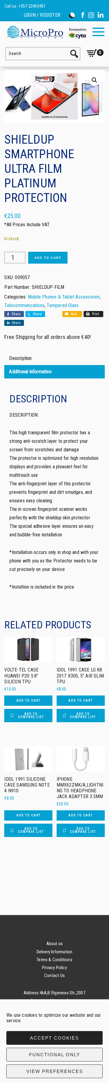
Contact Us (54, 975)
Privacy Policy (54, 967)
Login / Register (42, 15)
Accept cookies (54, 1037)
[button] (94, 80)
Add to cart (47, 257)
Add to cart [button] (28, 700)
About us (54, 943)
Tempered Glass (62, 305)
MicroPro (46, 32)
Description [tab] (20, 358)
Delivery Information (55, 952)
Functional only (54, 1054)
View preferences (54, 1071)
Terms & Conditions (54, 959)
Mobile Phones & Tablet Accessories (64, 297)
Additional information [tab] (30, 371)
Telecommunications (24, 305)
